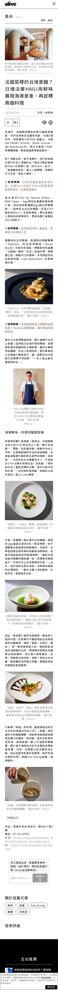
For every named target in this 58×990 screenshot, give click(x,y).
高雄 (22, 905)
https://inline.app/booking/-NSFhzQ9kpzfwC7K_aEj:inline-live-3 (29, 839)
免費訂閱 (40, 878)
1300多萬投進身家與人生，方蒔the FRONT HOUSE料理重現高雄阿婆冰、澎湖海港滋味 (29, 185)
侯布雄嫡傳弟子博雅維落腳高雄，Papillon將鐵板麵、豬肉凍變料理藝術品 (29, 327)
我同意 (51, 987)
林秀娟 (23, 912)
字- (9, 122)
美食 (10, 905)
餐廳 (10, 912)
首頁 (43, 20)
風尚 (50, 20)
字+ (16, 122)
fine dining (38, 905)
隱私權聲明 (46, 978)
